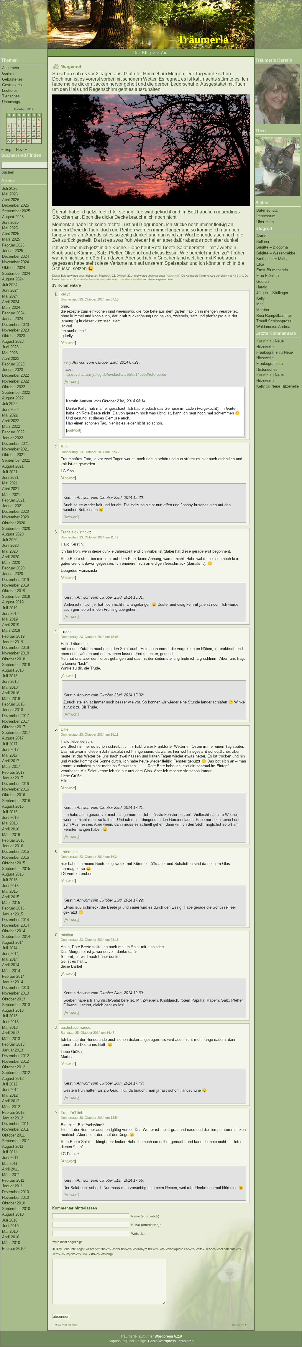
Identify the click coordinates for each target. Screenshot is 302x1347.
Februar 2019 (13, 636)
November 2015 (15, 857)
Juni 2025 (10, 222)
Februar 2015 (13, 908)
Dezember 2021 (15, 443)
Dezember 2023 (15, 324)
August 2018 (13, 670)
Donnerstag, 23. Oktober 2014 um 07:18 (90, 299)
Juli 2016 (9, 812)
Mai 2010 (10, 1231)
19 (39, 130)
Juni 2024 (10, 290)
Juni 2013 (10, 1022)
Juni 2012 (10, 1090)
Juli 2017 (9, 744)
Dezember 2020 (15, 511)
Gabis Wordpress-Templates (170, 1341)
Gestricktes (12, 85)
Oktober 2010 (13, 1203)
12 (39, 125)
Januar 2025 (12, 251)
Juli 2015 (9, 880)
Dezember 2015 (15, 851)
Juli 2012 (9, 1084)
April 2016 (10, 829)
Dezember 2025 (15, 205)
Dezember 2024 (15, 256)
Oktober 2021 (13, 455)
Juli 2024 (9, 285)
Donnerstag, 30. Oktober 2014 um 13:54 (90, 1117)
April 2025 (10, 233)
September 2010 (16, 1208)
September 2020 (16, 528)
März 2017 (11, 766)
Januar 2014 (12, 982)
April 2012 (10, 1101)
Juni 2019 (10, 613)
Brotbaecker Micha (272, 259)
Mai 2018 (10, 687)
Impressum (265, 216)
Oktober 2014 (13, 931)
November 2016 (15, 789)
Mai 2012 (10, 1095)
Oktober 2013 (13, 999)
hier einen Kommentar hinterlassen (82, 279)
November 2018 (15, 653)
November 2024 (15, 262)
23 (24, 135)
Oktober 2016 (13, 795)
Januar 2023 (12, 370)
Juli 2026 (9, 188)
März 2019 (11, 630)
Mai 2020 (10, 551)
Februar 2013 (13, 1044)
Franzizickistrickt (75, 532)
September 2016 (16, 801)
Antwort (68, 343)
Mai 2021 (10, 483)
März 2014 (11, 971)
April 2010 (10, 1237)
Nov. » (21, 149)
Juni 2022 (10, 409)
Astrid (261, 236)
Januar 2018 (12, 710)
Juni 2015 (10, 886)
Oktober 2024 (13, 267)
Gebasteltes (12, 79)
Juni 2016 (10, 817)
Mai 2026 (10, 194)
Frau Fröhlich (267, 275)
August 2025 (13, 217)
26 (39, 135)
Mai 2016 (10, 823)
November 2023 (15, 330)
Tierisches (11, 96)
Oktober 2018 (13, 659)
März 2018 (11, 698)
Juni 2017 (10, 749)
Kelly (260, 298)
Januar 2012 (12, 1118)
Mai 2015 (10, 891)
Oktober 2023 (13, 336)
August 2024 (13, 279)
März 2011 (11, 1175)
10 (29, 125)
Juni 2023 (10, 347)
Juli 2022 (9, 403)
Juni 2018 (10, 681)
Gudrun (262, 281)
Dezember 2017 (15, 715)
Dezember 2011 (15, 1123)
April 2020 (10, 557)
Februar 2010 (13, 1248)
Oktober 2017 (13, 727)
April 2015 (10, 897)
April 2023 (10, 358)
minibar (67, 935)
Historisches (267, 369)
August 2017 (13, 738)
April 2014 (10, 965)
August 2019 (13, 602)
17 (29, 130)
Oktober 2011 (13, 1135)
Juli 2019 (9, 608)
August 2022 (13, 398)
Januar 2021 (12, 506)
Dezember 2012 (15, 1056)
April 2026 (10, 199)
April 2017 (10, 761)
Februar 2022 (13, 432)
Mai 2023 (10, 353)
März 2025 (11, 239)
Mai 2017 (10, 755)
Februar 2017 (13, 772)
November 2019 (15, 585)
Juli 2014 (9, 948)
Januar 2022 (12, 438)
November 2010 (15, 1197)
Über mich (265, 222)
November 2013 (15, 993)
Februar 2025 (13, 245)
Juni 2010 (10, 1226)
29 (19, 141)
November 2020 (15, 517)
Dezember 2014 (15, 919)
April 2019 (10, 625)
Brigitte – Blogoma (272, 247)
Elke (260, 264)
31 (29, 141)
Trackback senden (130, 279)
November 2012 (15, 1061)
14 (14, 130)
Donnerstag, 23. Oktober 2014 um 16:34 (90, 856)
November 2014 (15, 925)
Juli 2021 (9, 472)
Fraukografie (267, 352)
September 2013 (16, 1005)
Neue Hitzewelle (285, 386)
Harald (261, 287)
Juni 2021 (10, 477)
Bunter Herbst (67, 1324)
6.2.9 (168, 1336)
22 (19, 135)
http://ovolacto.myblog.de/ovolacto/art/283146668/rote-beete (114, 374)
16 (24, 130)
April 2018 (10, 693)
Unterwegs (11, 101)
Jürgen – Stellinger (272, 292)
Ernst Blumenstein (272, 270)
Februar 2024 (13, 313)
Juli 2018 (9, 676)
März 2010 (11, 1242)
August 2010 (13, 1214)
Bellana (262, 241)
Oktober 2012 (13, 1067)
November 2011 (15, 1129)
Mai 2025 (10, 228)
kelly (65, 294)
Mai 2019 (10, 619)
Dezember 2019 (15, 579)
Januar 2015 (12, 914)
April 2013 (10, 1033)
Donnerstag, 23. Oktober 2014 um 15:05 (90, 637)
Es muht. (238, 1324)
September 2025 (16, 211)
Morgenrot (70, 66)
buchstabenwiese (75, 1027)
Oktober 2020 (13, 523)
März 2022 (11, 426)
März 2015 (11, 902)
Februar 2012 (13, 1112)
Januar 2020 (12, 574)
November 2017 (15, 721)
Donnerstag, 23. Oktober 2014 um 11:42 (89, 537)
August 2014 (13, 942)
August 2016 (13, 806)
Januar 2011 (12, 1186)
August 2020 (13, 534)
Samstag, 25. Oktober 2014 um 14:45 (87, 1032)
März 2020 (11, 562)
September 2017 (16, 732)
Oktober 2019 (13, 591)
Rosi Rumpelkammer (274, 315)
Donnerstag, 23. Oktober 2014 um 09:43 (90, 452)
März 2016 (11, 834)
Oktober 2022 (13, 387)
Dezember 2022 (15, 375)
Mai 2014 (10, 959)
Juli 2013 (9, 1016)
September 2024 (16, 273)
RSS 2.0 (238, 275)
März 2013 (11, 1038)
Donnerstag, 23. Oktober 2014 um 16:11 (89, 734)
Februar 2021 (13, 500)
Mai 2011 (9, 1163)
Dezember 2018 (15, 647)
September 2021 (16, 460)
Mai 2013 (10, 1027)
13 (9, 130)
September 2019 (16, 596)
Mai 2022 (10, 415)
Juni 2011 (10, 1157)
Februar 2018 (13, 704)
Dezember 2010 (15, 1192)
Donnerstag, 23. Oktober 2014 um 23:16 (90, 939)
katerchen (69, 852)
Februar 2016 (13, 840)
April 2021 (10, 488)
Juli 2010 (9, 1220)
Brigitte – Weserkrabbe (275, 253)
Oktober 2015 (13, 863)
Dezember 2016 (15, 783)
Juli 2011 (9, 1152)
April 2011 (10, 1169)
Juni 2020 (10, 545)
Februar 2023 (13, 364)
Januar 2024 (12, 318)
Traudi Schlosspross (273, 321)
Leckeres (10, 90)
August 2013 (13, 1010)
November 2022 (15, 381)
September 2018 (16, 664)
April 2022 (10, 421)
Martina (262, 310)
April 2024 (10, 302)
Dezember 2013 (15, 987)
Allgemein (10, 68)
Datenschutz (267, 210)
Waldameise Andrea (273, 326)
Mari (260, 304)
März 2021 (11, 494)
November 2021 (15, 449)
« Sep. (6, 149)
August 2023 (13, 341)
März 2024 (11, 307)
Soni (64, 447)
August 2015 (13, 874)
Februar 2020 (13, 568)
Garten (8, 73)
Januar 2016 (12, 846)
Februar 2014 (13, 976)
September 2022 (16, 392)
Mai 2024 (10, 296)
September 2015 (16, 868)
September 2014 (16, 936)
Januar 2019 (12, 642)
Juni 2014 (10, 953)
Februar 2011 (13, 1180)
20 (9, 135)
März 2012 (11, 1107)
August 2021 (13, 466)
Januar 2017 (12, 778)
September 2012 (16, 1072)
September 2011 (16, 1141)
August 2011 (12, 1146)
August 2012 (13, 1078)
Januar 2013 (12, 1050)
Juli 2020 (9, 540)
